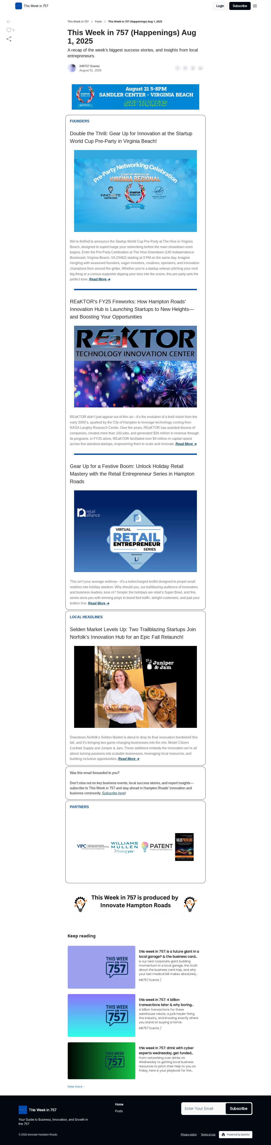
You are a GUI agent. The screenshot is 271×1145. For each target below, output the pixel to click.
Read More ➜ (99, 279)
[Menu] (254, 5)
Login (220, 6)
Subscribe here (113, 793)
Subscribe (240, 6)
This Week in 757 (78, 21)
